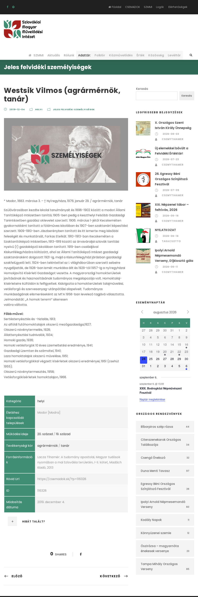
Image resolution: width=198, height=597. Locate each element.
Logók (160, 7)
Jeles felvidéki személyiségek (74, 109)
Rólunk (69, 55)
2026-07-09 (171, 190)
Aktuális (53, 55)
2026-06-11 (170, 266)
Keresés (142, 89)
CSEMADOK (132, 7)
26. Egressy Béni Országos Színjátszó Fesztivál (171, 179)
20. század (45, 434)
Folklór (100, 55)
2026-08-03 (171, 134)
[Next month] (188, 312)
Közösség (156, 55)
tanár (65, 445)
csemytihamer (172, 139)
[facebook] (7, 7)
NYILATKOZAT (165, 230)
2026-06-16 (171, 215)
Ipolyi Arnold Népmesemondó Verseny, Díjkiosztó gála (174, 255)
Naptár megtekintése (152, 399)
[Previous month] (142, 312)
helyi (39, 109)
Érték (140, 55)
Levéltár (174, 55)
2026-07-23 (171, 159)
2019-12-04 (17, 109)
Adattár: (84, 55)
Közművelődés (121, 55)
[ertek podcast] (13, 7)
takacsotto (171, 241)
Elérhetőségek (177, 7)
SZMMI (148, 7)
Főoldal (116, 7)
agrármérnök (47, 445)
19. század (63, 434)
